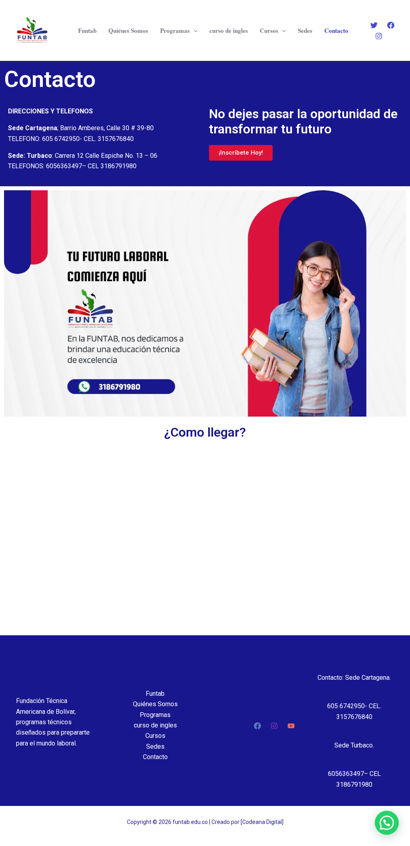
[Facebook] (390, 25)
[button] (387, 823)
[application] (193, 30)
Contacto (336, 30)
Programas (175, 30)
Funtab (87, 30)
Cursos (269, 30)
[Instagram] (378, 36)
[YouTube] (291, 725)
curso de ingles (228, 30)
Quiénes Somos (128, 30)
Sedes (305, 30)
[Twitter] (374, 25)
